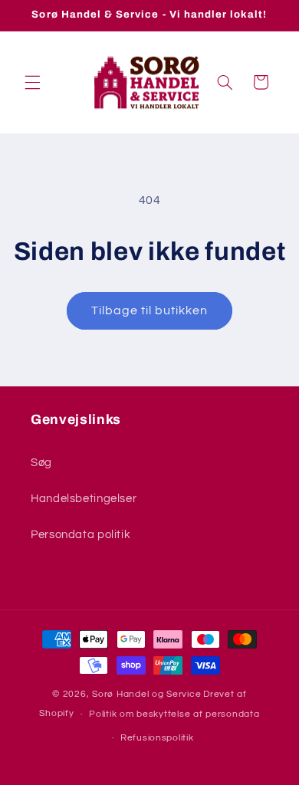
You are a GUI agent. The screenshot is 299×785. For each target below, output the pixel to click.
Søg (41, 462)
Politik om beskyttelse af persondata (174, 714)
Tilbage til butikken (150, 310)
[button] (32, 82)
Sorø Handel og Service (146, 694)
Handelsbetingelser (83, 498)
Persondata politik (80, 534)
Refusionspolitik (157, 738)
